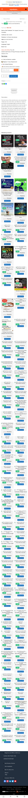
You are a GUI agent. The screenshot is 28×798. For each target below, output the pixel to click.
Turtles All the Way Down (7, 351)
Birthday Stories (7, 693)
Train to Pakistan (20, 532)
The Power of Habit (20, 268)
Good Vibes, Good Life (20, 552)
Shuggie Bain (7, 383)
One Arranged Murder (20, 561)
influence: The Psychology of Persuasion (21, 602)
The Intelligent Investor (7, 523)
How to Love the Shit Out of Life (21, 414)
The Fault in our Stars (20, 736)
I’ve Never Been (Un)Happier (21, 590)
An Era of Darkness (7, 675)
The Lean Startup (7, 552)
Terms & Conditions (17, 787)
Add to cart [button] (7, 154)
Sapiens (20, 456)
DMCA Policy (18, 789)
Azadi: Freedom (7, 600)
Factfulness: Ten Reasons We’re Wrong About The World (7, 427)
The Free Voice (7, 259)
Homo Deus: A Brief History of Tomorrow (20, 373)
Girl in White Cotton (7, 311)
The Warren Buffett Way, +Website (7, 613)
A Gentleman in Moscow (7, 736)
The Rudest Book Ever (7, 363)
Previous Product (7, 18)
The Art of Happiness (20, 570)
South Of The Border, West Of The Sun (7, 457)
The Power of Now (7, 372)
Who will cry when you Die (7, 447)
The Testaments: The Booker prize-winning (21, 192)
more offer (17, 5)
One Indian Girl (21, 523)
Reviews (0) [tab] (14, 93)
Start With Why (7, 512)
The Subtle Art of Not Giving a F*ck (21, 613)
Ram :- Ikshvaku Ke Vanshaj (20, 235)
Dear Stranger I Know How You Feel (7, 269)
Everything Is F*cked (20, 424)
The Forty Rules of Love (7, 580)
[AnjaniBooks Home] (14, 9)
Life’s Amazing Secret (7, 279)
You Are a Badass (7, 413)
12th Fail (7, 702)
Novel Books (15, 13)
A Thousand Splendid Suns (20, 342)
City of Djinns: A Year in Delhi (7, 543)
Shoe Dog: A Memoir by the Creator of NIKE (7, 148)
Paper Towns (20, 501)
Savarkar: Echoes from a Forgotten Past (7, 715)
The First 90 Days (7, 664)
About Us (6, 772)
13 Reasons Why (7, 401)
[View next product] (26, 19)
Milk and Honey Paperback (20, 226)
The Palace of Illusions (7, 342)
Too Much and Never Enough (7, 533)
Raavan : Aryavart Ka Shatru (21, 714)
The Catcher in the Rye (20, 363)
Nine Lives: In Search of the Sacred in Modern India (20, 159)
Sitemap (12, 789)
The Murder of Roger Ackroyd (20, 491)
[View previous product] (2, 19)
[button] (25, 22)
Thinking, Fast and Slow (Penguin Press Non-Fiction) (7, 332)
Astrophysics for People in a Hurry (21, 216)
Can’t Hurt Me (7, 684)
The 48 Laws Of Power (21, 447)
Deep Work (7, 226)
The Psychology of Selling (20, 684)
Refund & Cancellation (7, 787)
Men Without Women (20, 383)
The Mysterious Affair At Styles (20, 301)
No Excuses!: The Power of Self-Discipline (20, 704)
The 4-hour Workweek (20, 632)
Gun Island (20, 693)
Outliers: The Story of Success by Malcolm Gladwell (7, 238)
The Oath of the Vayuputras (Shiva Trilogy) (7, 502)
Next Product (22, 18)
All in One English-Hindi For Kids (20, 249)
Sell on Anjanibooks (8, 766)
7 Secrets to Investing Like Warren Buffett (20, 469)
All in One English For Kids (7, 725)
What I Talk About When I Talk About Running (20, 403)
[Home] (10, 13)
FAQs (6, 774)
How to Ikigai (20, 438)
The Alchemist (7, 467)
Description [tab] (14, 90)
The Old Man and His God (7, 561)
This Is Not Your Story (20, 542)
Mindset (20, 623)
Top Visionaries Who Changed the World (20, 726)
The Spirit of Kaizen (20, 478)
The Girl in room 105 (20, 320)
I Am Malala (7, 632)
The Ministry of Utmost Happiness (20, 513)
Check (16, 70)
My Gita (7, 438)
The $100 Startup (7, 392)
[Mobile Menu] (2, 9)
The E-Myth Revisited (20, 580)
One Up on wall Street (20, 291)
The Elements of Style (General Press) (7, 642)
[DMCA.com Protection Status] (5, 791)
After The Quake (7, 491)
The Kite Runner (7, 215)
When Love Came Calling (20, 392)
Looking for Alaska (7, 623)
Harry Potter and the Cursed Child (21, 654)
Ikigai (21, 675)
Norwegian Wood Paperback (21, 642)
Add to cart (14, 76)
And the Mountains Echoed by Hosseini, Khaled (7, 654)
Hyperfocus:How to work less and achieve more (7, 590)
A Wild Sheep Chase (7, 570)
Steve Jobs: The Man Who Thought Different (7, 170)
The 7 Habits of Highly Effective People (7, 194)
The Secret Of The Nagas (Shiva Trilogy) (20, 353)
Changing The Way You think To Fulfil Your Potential (7, 481)
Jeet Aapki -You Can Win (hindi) (20, 148)
